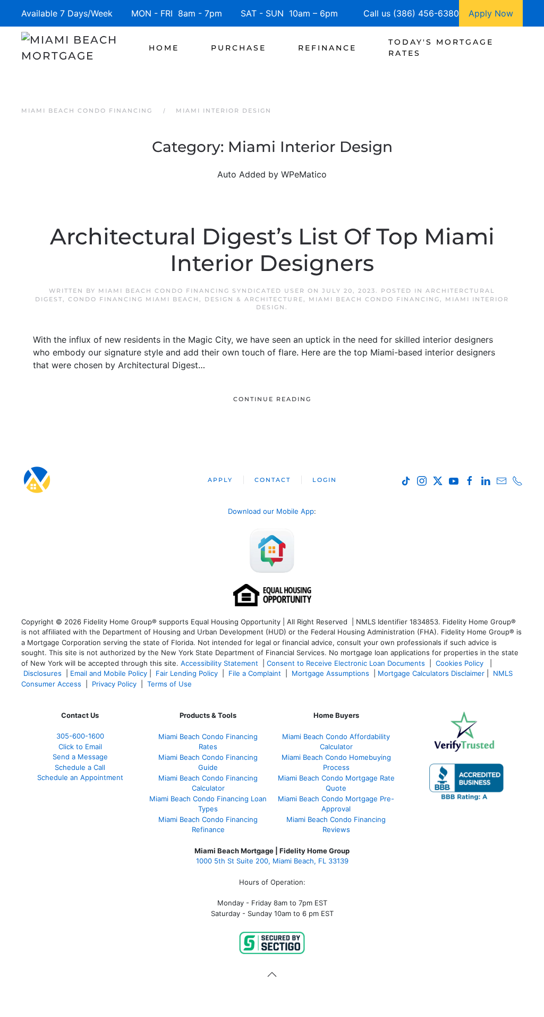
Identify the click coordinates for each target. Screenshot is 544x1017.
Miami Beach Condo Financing (374, 299)
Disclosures (42, 673)
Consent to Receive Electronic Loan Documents (346, 663)
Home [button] (164, 48)
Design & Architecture (254, 299)
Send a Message (80, 756)
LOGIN (324, 480)
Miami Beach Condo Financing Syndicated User (201, 290)
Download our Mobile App (271, 511)
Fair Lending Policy (187, 673)
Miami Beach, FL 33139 (272, 861)
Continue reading (272, 399)
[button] (272, 974)
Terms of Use (170, 684)
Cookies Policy (461, 663)
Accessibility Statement (219, 663)
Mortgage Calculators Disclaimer (431, 673)
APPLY (220, 480)
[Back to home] (81, 48)
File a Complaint (255, 673)
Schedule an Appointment (80, 777)
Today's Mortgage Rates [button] (441, 47)
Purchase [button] (238, 48)
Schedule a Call (80, 767)
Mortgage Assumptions (330, 673)
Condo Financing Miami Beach (133, 299)
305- (80, 736)
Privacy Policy (114, 684)
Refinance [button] (327, 48)
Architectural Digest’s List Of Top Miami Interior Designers (272, 250)
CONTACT (272, 480)
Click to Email (80, 746)
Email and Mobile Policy (108, 673)
